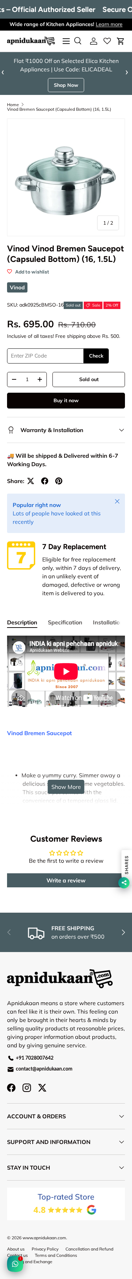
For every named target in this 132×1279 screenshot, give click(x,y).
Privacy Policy (45, 1259)
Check (96, 366)
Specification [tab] (65, 632)
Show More (66, 797)
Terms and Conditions (56, 1265)
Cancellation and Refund (89, 1259)
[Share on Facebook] (45, 491)
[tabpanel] (66, 791)
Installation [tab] (108, 632)
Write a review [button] (66, 890)
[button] (120, 41)
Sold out (89, 389)
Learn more (109, 24)
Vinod (17, 297)
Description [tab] (22, 632)
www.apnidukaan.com (44, 1248)
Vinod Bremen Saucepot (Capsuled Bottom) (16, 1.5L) (59, 119)
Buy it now (66, 410)
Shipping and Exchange (29, 1271)
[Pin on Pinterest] (59, 491)
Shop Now (66, 95)
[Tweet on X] (31, 491)
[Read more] (107, 41)
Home (13, 115)
